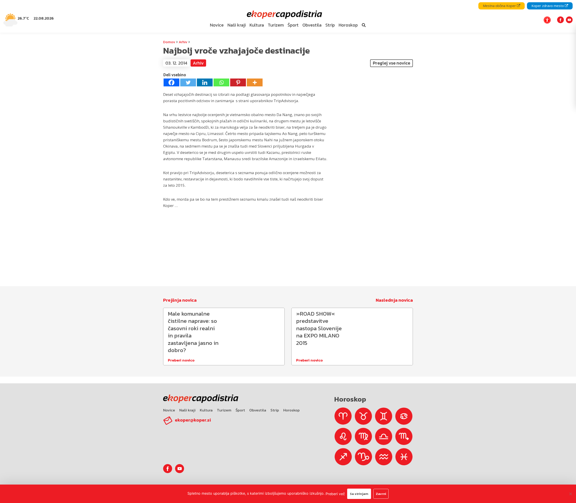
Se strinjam (359, 493)
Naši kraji (187, 410)
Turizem (224, 410)
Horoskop (291, 410)
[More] (255, 82)
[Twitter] (188, 82)
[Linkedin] (205, 82)
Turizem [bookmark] (276, 25)
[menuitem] (216, 25)
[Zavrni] (570, 494)
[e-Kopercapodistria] (284, 14)
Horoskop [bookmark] (348, 25)
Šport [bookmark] (293, 25)
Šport (240, 410)
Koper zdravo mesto (548, 5)
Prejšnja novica (180, 300)
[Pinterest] (238, 82)
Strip (274, 410)
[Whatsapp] (221, 82)
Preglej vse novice (391, 63)
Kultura (206, 410)
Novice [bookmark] (217, 25)
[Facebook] (171, 82)
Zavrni (381, 493)
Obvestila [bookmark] (312, 25)
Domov (169, 42)
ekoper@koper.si (193, 420)
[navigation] (288, 16)
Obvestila (257, 410)
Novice (169, 410)
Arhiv (183, 42)
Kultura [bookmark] (257, 25)
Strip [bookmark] (330, 25)
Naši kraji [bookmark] (236, 25)
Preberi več (335, 494)
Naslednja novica (394, 300)
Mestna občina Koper (500, 5)
